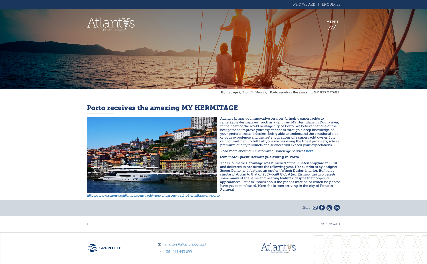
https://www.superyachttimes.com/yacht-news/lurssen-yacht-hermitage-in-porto (153, 195)
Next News (328, 224)
